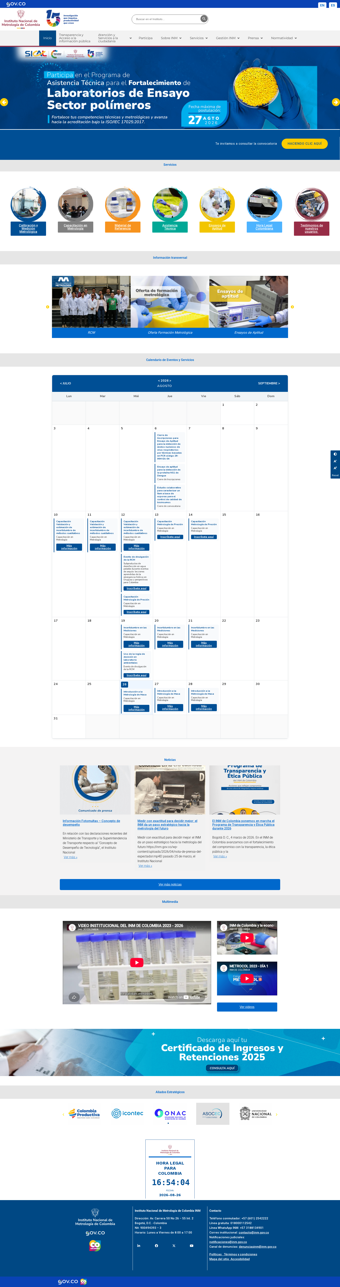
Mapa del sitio (220, 1259)
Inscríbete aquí (136, 588)
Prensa (253, 38)
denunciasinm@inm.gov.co (257, 1246)
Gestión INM (226, 38)
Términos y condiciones (240, 1254)
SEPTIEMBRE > (269, 383)
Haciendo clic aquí (305, 143)
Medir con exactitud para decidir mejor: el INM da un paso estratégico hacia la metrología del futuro (167, 824)
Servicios (197, 38)
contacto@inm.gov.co (254, 1232)
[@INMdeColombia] (139, 1246)
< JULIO (65, 383)
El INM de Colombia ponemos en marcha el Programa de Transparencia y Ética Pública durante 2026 (243, 824)
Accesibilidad (240, 1259)
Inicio (47, 38)
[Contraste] (335, 454)
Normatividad (282, 38)
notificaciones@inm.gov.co (228, 1242)
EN (322, 5)
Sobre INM (169, 38)
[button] (114, 38)
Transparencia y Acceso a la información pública (74, 38)
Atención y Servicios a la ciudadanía (108, 38)
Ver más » (70, 857)
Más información (69, 547)
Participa (145, 38)
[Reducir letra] (335, 461)
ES (333, 5)
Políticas (216, 1254)
